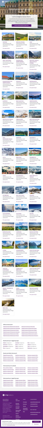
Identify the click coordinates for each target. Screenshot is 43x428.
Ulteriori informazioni (18, 416)
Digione (29, 344)
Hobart (4, 342)
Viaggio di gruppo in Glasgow (20, 385)
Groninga (17, 342)
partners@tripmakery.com (35, 412)
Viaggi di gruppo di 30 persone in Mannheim (11, 328)
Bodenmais (30, 348)
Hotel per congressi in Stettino (8, 360)
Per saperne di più (6, 48)
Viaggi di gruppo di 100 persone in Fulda (29, 331)
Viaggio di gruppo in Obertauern (33, 383)
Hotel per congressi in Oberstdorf (8, 357)
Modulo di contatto (34, 406)
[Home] (7, 1)
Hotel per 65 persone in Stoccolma (28, 326)
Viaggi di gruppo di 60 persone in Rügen (29, 330)
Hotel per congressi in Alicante (20, 369)
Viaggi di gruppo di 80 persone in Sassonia (11, 326)
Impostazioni (36, 424)
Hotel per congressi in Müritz (33, 357)
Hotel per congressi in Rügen (33, 373)
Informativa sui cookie (11, 425)
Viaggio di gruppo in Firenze (20, 382)
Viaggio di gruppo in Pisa (8, 355)
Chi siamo (25, 401)
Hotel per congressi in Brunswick (33, 358)
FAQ (24, 411)
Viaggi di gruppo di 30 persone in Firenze (11, 335)
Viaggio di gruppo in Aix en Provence (8, 383)
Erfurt (16, 344)
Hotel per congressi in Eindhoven (20, 371)
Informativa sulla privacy (25, 409)
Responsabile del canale (18, 411)
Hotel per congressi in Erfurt (8, 358)
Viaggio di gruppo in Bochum (8, 382)
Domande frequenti (17, 407)
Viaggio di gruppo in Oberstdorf (33, 380)
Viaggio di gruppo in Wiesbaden (8, 380)
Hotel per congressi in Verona (20, 355)
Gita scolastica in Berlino (8, 367)
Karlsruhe (5, 344)
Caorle (16, 348)
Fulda (16, 346)
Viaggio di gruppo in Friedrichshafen (20, 383)
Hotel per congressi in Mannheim (33, 360)
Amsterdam (5, 346)
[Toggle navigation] (40, 1)
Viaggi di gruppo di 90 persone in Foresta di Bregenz (30, 335)
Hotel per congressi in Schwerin (33, 355)
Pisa (4, 348)
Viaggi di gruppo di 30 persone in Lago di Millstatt (30, 333)
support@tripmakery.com (35, 401)
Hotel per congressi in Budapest (33, 371)
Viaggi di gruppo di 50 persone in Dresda (11, 330)
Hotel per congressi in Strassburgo (20, 367)
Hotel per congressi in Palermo (33, 367)
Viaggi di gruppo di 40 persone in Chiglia (11, 333)
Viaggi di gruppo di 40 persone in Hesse (29, 328)
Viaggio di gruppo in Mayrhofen (8, 385)
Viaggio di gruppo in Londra (33, 385)
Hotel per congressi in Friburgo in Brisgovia (20, 358)
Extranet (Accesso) (17, 404)
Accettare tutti (36, 421)
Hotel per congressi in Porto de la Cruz (20, 357)
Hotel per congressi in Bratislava (33, 369)
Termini (17, 413)
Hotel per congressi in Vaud (20, 373)
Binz (28, 342)
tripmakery (5, 400)
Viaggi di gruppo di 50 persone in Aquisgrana (11, 331)
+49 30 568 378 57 (34, 404)
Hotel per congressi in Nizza (8, 369)
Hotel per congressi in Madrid (8, 373)
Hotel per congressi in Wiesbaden (20, 360)
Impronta (25, 404)
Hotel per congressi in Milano (8, 371)
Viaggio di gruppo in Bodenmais (20, 380)
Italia (29, 346)
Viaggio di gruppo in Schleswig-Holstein (33, 382)
